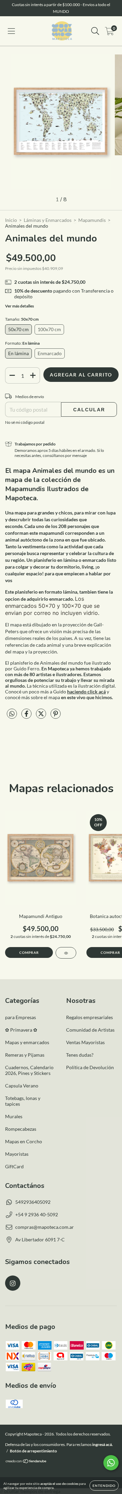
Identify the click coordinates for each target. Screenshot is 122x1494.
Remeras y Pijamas (24, 1055)
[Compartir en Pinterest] (55, 716)
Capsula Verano (21, 1085)
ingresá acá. (102, 1444)
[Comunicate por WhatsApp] (111, 1462)
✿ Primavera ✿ (21, 1030)
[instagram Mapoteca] (12, 1283)
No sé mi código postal (24, 422)
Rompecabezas (20, 1129)
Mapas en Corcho (23, 1141)
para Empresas (20, 1017)
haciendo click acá (86, 691)
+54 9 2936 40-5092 (36, 1214)
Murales (13, 1116)
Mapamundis (92, 220)
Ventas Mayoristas (85, 1042)
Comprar (29, 952)
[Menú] (11, 31)
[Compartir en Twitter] (41, 716)
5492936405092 (32, 1202)
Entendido (104, 1486)
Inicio (11, 220)
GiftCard (14, 1166)
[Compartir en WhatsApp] (12, 714)
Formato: (22, 343)
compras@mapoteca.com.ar (44, 1227)
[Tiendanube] (26, 1462)
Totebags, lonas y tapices (22, 1101)
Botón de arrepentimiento (33, 1450)
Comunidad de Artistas (90, 1030)
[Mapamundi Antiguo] (66, 953)
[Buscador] (95, 31)
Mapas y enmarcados (27, 1042)
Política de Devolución (90, 1067)
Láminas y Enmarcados (48, 220)
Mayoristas (16, 1154)
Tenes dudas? (80, 1055)
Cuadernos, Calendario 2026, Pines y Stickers (29, 1070)
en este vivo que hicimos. (87, 697)
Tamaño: (22, 319)
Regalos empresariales (89, 1017)
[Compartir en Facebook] (27, 716)
